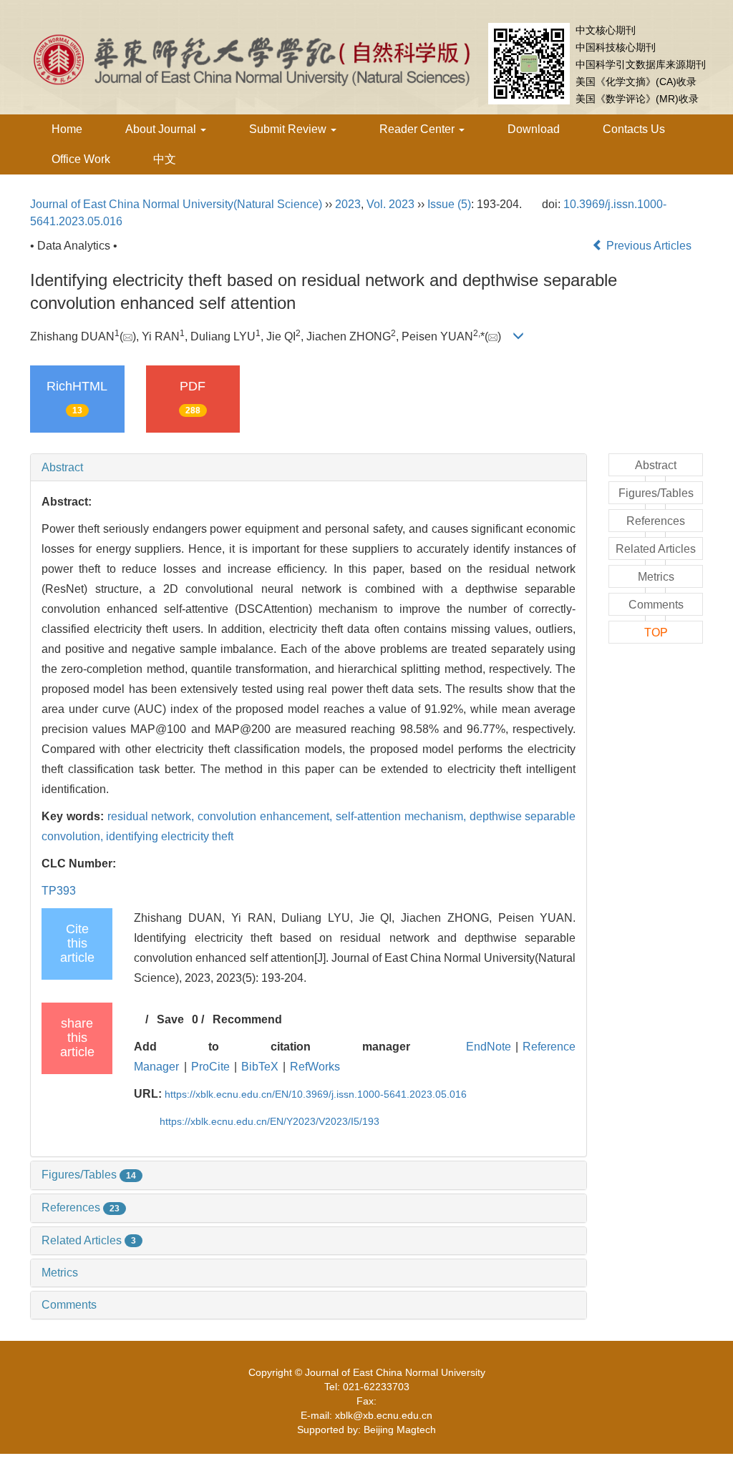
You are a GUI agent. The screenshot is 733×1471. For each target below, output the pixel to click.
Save (170, 1019)
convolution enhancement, (267, 816)
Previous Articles (648, 246)
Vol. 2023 (390, 204)
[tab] (308, 467)
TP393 (59, 891)
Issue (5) (449, 204)
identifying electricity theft (169, 836)
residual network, (152, 816)
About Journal (162, 129)
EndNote (488, 1046)
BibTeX (259, 1067)
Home (67, 129)
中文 (164, 159)
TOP (656, 632)
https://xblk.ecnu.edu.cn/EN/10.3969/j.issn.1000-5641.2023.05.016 (316, 1094)
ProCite (210, 1067)
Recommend (247, 1019)
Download (534, 129)
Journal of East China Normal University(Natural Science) (176, 204)
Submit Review (289, 129)
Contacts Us (634, 129)
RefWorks (315, 1067)
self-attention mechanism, (403, 816)
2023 (348, 204)
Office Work (81, 159)
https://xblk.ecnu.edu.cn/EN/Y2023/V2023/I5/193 (269, 1121)
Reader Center (418, 129)
